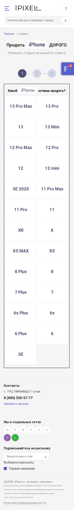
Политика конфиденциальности (25, 502)
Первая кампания (22, 468)
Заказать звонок (16, 404)
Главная (9, 33)
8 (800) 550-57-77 (66, 8)
